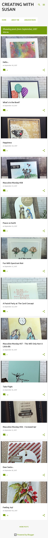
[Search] (39, 5)
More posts (24, 527)
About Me (15, 20)
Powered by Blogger (25, 535)
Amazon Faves (30, 20)
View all (6, 32)
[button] (43, 70)
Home (4, 20)
